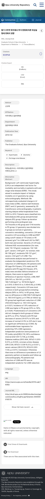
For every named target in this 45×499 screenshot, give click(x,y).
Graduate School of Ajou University (13, 42)
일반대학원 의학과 (11, 125)
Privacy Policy (5, 495)
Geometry (26, 155)
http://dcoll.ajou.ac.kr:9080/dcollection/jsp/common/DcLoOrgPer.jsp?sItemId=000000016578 (23, 397)
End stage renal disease (17, 158)
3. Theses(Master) (28, 44)
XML (22, 84)
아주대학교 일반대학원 (13, 116)
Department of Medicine (9, 44)
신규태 (7, 106)
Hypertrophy (13, 155)
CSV (22, 76)
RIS (22, 68)
